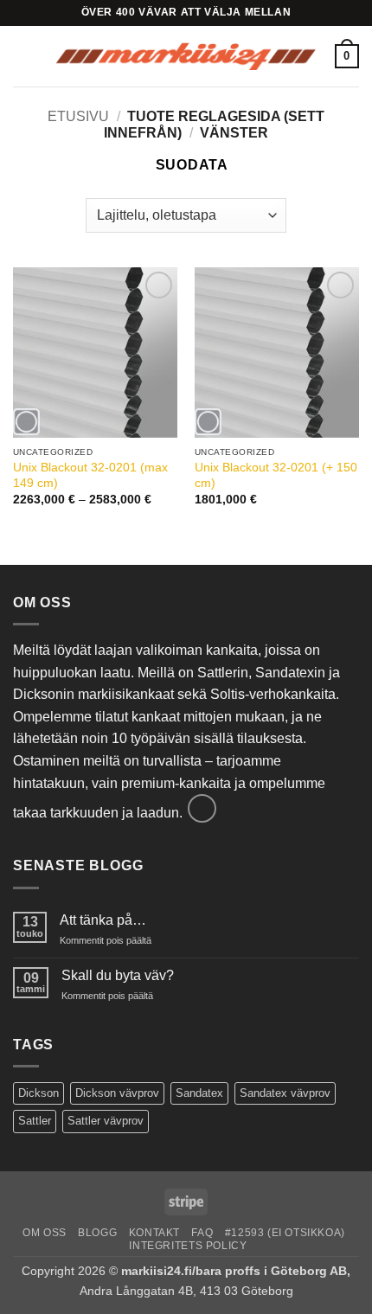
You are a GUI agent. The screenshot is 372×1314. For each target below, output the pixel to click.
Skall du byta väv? (117, 975)
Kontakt (154, 1233)
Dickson (38, 1092)
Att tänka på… (103, 920)
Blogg (97, 1233)
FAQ (202, 1233)
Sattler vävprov (105, 1120)
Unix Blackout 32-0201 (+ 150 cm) (276, 475)
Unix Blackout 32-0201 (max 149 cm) (90, 475)
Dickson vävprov (117, 1092)
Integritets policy (188, 1246)
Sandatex (199, 1092)
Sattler (34, 1120)
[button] (23, 56)
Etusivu (78, 116)
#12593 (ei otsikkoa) (285, 1233)
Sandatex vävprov (285, 1092)
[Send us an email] (202, 808)
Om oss (44, 1233)
